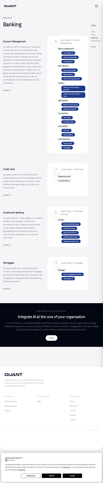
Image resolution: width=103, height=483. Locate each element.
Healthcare (95, 41)
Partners (73, 415)
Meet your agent (11, 406)
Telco (93, 34)
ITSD (93, 31)
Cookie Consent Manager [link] (13, 458)
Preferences (30, 476)
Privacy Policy (94, 430)
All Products (7, 18)
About (72, 401)
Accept (72, 476)
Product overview (11, 401)
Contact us (7, 90)
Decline (51, 476)
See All (93, 47)
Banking (94, 37)
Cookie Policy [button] (66, 467)
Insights (8, 410)
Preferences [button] (21, 470)
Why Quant (74, 406)
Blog (39, 401)
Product (73, 410)
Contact (51, 338)
